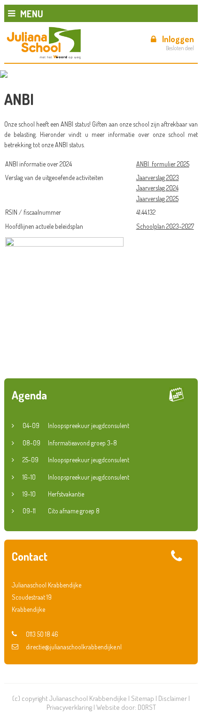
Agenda (29, 395)
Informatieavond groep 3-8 (70, 443)
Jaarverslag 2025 (157, 199)
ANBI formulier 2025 (162, 164)
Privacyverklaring (69, 707)
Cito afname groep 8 (61, 511)
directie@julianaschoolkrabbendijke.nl (74, 647)
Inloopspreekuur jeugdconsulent (76, 425)
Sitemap (142, 698)
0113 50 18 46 (42, 634)
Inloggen (178, 39)
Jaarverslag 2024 (157, 188)
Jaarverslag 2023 (157, 177)
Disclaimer (172, 698)
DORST (147, 707)
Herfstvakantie (53, 494)
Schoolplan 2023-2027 (165, 226)
